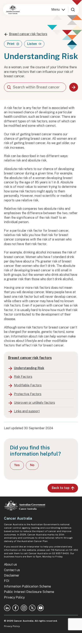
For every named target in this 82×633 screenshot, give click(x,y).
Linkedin (7, 608)
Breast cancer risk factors (28, 34)
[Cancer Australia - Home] (13, 9)
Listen (32, 44)
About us (10, 564)
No (32, 465)
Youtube (40, 608)
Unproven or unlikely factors (34, 403)
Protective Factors (27, 394)
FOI (6, 581)
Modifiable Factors (28, 385)
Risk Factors (23, 377)
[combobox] (35, 87)
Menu (55, 9)
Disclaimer (11, 575)
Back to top (60, 488)
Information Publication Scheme (27, 586)
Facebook (15, 608)
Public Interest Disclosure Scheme (29, 592)
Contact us (12, 570)
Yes (17, 465)
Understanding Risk (29, 368)
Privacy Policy (14, 597)
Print (11, 44)
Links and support (27, 411)
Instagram (24, 608)
